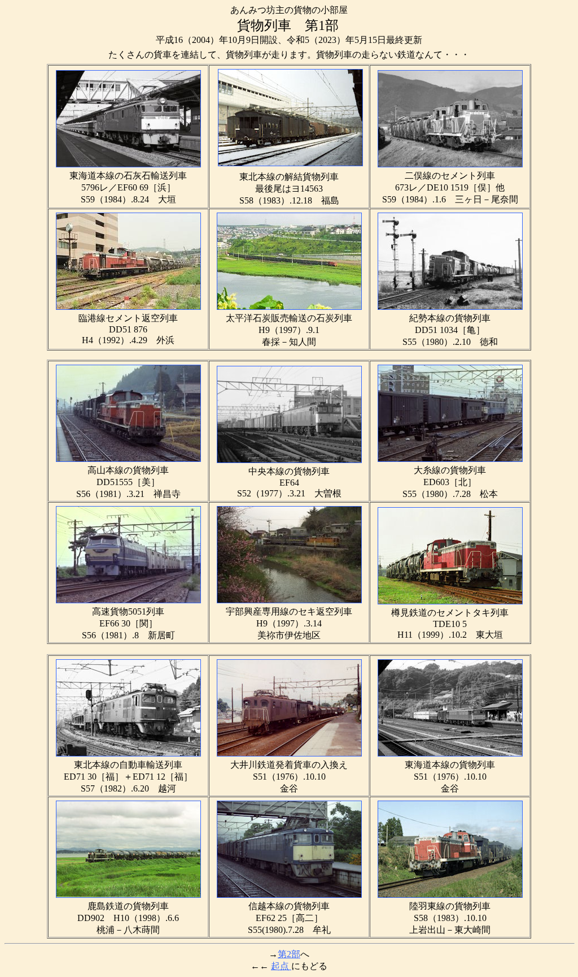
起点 (281, 966)
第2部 (289, 954)
